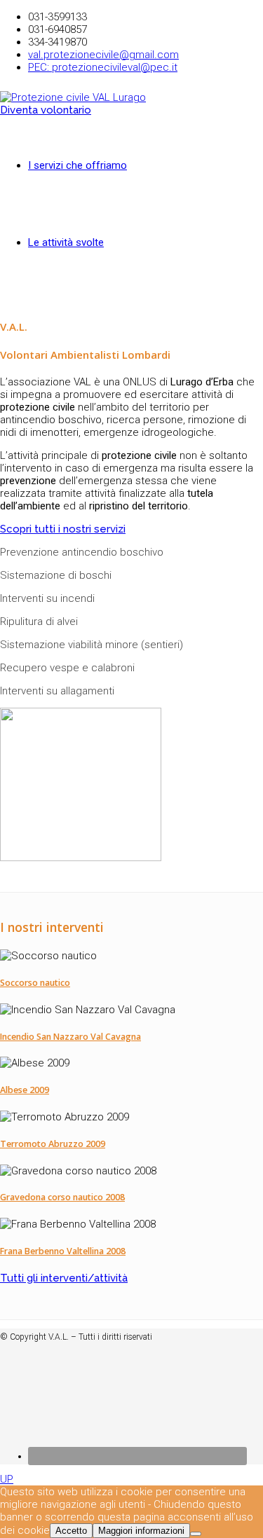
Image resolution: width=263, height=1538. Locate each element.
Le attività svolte (66, 242)
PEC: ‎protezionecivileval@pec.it (102, 67)
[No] (195, 1534)
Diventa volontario (45, 110)
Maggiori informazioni (141, 1530)
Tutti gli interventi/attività (64, 1278)
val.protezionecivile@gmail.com (103, 54)
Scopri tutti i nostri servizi (63, 529)
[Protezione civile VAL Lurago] (73, 97)
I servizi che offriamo (77, 165)
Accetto (71, 1530)
